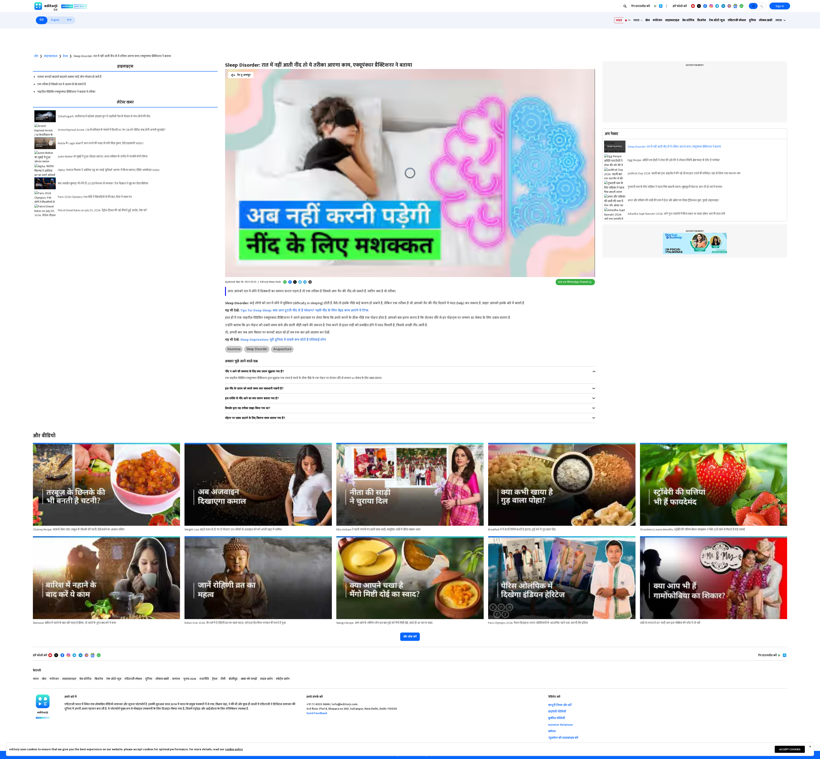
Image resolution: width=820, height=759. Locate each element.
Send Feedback (316, 713)
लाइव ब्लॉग (266, 679)
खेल (647, 20)
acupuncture (282, 349)
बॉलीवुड (233, 679)
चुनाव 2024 (189, 679)
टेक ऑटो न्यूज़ (717, 20)
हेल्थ (65, 56)
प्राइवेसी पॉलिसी (557, 711)
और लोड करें (410, 636)
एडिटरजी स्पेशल (737, 20)
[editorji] (43, 701)
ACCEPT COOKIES (789, 749)
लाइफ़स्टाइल (672, 20)
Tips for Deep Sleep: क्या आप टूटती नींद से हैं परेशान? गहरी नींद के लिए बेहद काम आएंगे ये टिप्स (304, 310)
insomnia (233, 349)
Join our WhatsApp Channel (573, 282)
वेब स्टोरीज (688, 20)
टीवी (223, 679)
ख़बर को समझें (249, 679)
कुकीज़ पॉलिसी (556, 718)
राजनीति (204, 679)
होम (36, 56)
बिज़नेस (701, 20)
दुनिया (752, 20)
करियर (552, 731)
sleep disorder (256, 349)
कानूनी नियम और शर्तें (559, 705)
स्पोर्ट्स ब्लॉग (283, 679)
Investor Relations (560, 724)
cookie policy (234, 749)
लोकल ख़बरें (765, 20)
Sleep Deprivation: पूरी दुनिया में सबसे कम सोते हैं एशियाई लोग (283, 340)
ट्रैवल (214, 679)
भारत (36, 679)
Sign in (780, 6)
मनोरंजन (657, 20)
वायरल (176, 679)
